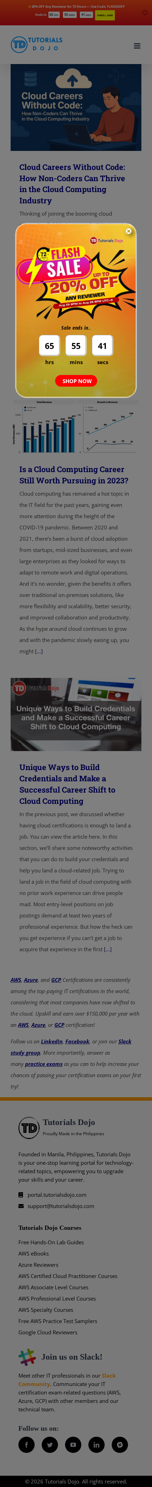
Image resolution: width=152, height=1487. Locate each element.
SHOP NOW (77, 381)
